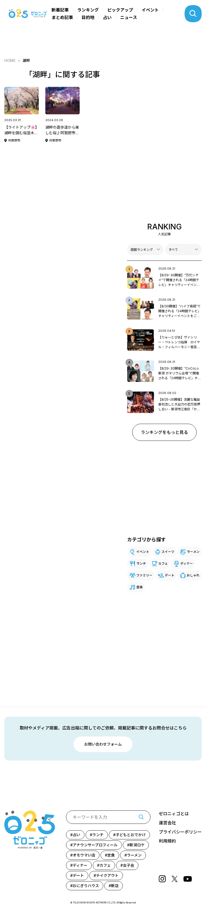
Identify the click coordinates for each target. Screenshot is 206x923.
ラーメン (193, 552)
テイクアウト (107, 875)
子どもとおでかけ (131, 834)
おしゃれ (193, 575)
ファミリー (144, 575)
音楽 (139, 587)
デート (169, 575)
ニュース (128, 17)
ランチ (141, 563)
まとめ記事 (62, 17)
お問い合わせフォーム (103, 744)
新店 (115, 885)
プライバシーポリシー (180, 832)
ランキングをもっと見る (164, 432)
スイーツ (167, 552)
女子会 (128, 865)
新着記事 (60, 10)
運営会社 (167, 822)
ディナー (186, 563)
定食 (111, 855)
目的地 (88, 17)
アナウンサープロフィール (95, 845)
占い (107, 17)
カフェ (163, 563)
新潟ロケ (137, 845)
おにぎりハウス (86, 885)
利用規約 (167, 841)
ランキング (88, 10)
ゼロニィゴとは (174, 813)
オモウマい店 (84, 855)
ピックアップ (120, 10)
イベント (150, 10)
